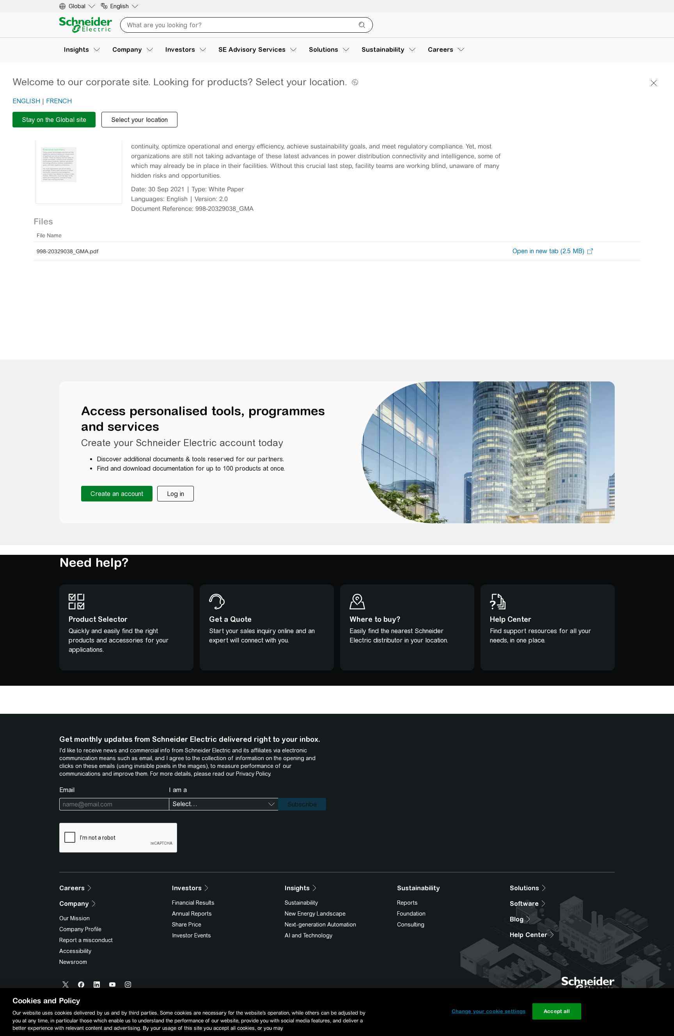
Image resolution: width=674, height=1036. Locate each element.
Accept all (557, 1011)
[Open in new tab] (548, 251)
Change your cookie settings (489, 1011)
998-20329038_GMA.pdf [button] (67, 251)
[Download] (78, 146)
